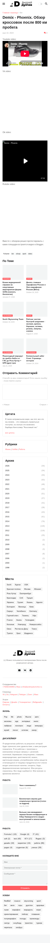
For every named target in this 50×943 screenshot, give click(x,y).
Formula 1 (10, 834)
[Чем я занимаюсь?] (10, 789)
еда (16, 721)
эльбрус (19, 927)
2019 (25, 498)
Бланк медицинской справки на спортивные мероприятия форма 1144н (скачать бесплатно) (12, 288)
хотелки (25, 730)
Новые (6, 405)
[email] (19, 670)
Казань (30, 602)
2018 (25, 503)
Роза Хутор (11, 593)
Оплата (6, 705)
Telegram (13, 694)
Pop (5, 717)
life (12, 717)
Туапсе (10, 633)
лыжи (6, 910)
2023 (25, 480)
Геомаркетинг (25, 702)
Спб (21, 598)
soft (7, 839)
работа (39, 843)
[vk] (25, 670)
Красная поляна (14, 589)
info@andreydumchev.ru (32, 687)
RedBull (7, 901)
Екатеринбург (25, 593)
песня (15, 730)
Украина (10, 602)
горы (20, 905)
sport (24, 254)
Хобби (14, 449)
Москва (27, 589)
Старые (43, 405)
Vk (4, 694)
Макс (18, 687)
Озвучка (6, 702)
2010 (25, 540)
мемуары (39, 726)
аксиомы (7, 721)
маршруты (28, 910)
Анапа (19, 620)
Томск (34, 629)
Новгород (22, 624)
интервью (26, 721)
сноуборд (17, 923)
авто (37, 717)
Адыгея (39, 602)
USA (26, 585)
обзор (18, 254)
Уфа (34, 615)
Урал (18, 633)
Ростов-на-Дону (21, 629)
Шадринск (28, 633)
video (30, 254)
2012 (25, 530)
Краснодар (11, 598)
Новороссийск (35, 624)
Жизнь (8, 449)
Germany (33, 611)
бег (21, 13)
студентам (22, 847)
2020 (25, 494)
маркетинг (24, 843)
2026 (25, 466)
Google (24, 834)
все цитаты (9, 433)
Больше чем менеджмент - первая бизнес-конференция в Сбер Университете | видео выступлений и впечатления (33, 815)
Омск (9, 629)
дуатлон (29, 905)
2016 (25, 512)
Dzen (30, 694)
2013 (25, 526)
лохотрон (19, 726)
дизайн (9, 843)
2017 (25, 507)
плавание (36, 914)
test (17, 839)
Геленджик (29, 620)
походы (23, 919)
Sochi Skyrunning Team (13, 319)
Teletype (22, 694)
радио (8, 847)
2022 (25, 484)
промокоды (34, 919)
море (38, 910)
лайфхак (7, 726)
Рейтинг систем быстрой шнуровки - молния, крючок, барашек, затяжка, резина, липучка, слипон (35, 325)
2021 (25, 489)
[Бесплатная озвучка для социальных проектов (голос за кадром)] (10, 803)
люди (29, 726)
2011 (25, 535)
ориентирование (11, 914)
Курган (18, 585)
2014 (25, 521)
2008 (25, 549)
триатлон (29, 923)
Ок (7, 694)
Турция (30, 598)
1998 (25, 568)
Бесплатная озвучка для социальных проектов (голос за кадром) (32, 801)
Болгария (11, 607)
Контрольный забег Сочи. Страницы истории (35, 358)
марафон (16, 910)
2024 (25, 475)
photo (19, 717)
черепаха (8, 927)
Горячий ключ (12, 615)
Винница (22, 607)
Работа (22, 449)
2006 (25, 558)
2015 (25, 517)
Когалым (10, 624)
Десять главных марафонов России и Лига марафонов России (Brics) (36, 286)
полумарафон (10, 919)
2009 (25, 544)
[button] (3, 4)
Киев (31, 607)
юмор (34, 730)
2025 (25, 470)
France (10, 620)
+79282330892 (9, 687)
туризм (39, 923)
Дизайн (14, 702)
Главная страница (10, 13)
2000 (25, 563)
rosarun (17, 901)
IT (36, 834)
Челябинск (21, 611)
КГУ (28, 839)
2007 (25, 554)
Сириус (10, 611)
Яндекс (40, 839)
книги (36, 721)
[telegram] (30, 670)
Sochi (9, 585)
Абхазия (37, 589)
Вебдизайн (37, 702)
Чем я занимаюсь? (27, 785)
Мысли (28, 717)
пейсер (25, 914)
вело (12, 905)
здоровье (40, 905)
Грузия (20, 602)
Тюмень (25, 615)
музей (6, 730)
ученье (36, 847)
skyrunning (28, 901)
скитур (6, 923)
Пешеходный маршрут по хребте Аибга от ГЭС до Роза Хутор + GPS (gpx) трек (13, 359)
